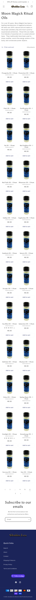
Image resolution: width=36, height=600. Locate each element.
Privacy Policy (7, 564)
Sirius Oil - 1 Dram (9, 397)
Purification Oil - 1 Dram (26, 109)
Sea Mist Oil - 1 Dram (9, 324)
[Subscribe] (29, 519)
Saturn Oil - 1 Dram (26, 253)
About (5, 552)
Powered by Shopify (27, 596)
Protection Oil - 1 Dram (26, 73)
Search (5, 548)
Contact (5, 556)
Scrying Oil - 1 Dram (26, 288)
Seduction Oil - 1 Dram (26, 324)
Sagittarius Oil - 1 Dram (26, 218)
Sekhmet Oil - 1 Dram (9, 362)
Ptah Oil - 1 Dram (9, 108)
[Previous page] (5, 490)
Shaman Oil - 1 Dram (26, 362)
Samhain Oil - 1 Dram (9, 253)
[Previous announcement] (3, 2)
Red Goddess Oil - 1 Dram (26, 146)
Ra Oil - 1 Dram (9, 145)
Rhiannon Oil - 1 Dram (26, 182)
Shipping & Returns (9, 560)
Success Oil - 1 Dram (10, 472)
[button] (4, 6)
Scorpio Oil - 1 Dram (10, 288)
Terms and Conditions (10, 568)
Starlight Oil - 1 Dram (9, 434)
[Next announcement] (33, 2)
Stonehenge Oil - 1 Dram (26, 435)
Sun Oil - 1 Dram (26, 472)
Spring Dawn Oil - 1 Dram (26, 398)
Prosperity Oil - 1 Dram (9, 73)
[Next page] (20, 494)
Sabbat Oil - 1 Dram (9, 218)
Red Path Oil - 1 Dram (9, 182)
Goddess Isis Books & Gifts (15, 596)
